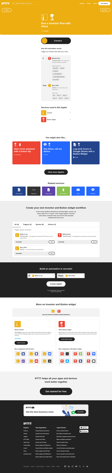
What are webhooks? (62, 445)
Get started (104, 3)
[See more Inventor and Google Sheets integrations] (21, 354)
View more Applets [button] (56, 172)
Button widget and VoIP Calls (43, 451)
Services (26, 430)
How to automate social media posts (65, 454)
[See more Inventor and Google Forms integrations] (34, 354)
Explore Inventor (21, 342)
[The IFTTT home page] (5, 3)
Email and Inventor (40, 436)
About (58, 466)
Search (25, 448)
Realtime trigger (67, 236)
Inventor (19, 332)
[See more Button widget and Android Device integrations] (78, 354)
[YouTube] (76, 466)
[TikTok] (83, 466)
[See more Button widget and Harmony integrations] (91, 361)
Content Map (27, 445)
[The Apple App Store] (84, 427)
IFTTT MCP (26, 439)
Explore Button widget (66, 339)
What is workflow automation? (64, 439)
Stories (25, 433)
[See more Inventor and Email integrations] (47, 354)
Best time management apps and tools (66, 436)
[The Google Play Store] (84, 431)
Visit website (18, 338)
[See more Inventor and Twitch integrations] (21, 361)
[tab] (16, 224)
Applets (25, 436)
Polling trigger (25, 236)
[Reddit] (87, 466)
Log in (95, 3)
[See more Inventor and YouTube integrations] (34, 361)
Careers (33, 466)
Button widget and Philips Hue (43, 445)
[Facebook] (65, 466)
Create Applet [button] (56, 284)
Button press (56, 58)
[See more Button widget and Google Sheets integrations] (78, 361)
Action (23, 249)
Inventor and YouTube (41, 442)
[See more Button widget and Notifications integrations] (65, 361)
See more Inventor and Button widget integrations (56, 314)
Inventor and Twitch (40, 439)
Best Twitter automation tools (64, 433)
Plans (88, 3)
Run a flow (55, 85)
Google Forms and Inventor (42, 433)
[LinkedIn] (69, 466)
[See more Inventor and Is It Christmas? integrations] (47, 361)
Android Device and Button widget (44, 448)
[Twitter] (80, 466)
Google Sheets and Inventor (42, 430)
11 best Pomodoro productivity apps (65, 448)
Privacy (53, 466)
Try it (51, 241)
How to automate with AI (62, 430)
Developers (26, 466)
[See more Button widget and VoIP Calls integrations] (91, 354)
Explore (82, 3)
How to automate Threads (63, 451)
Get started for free (56, 391)
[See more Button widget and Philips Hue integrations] (65, 354)
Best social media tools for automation (66, 456)
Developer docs (27, 454)
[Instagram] (72, 466)
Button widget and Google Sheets (44, 456)
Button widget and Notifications (43, 454)
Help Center (26, 442)
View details (19, 241)
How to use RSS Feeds (62, 442)
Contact (48, 466)
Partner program (40, 466)
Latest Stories (61, 427)
